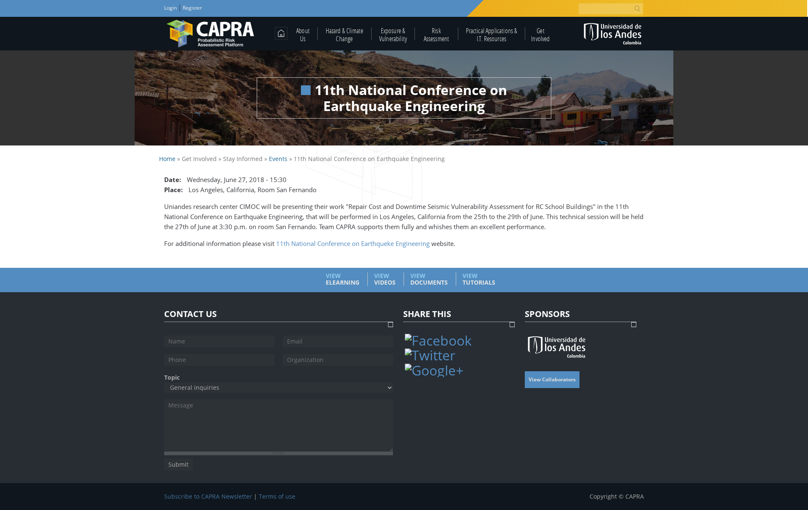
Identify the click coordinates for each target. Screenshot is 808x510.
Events (278, 159)
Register (191, 7)
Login (171, 7)
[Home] (210, 33)
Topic (172, 377)
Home (167, 159)
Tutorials (478, 279)
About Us (303, 34)
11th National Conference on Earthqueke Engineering (353, 243)
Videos (385, 279)
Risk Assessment (436, 34)
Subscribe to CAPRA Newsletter (208, 496)
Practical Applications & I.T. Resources (492, 34)
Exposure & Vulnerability (393, 34)
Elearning (342, 279)
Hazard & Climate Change (345, 34)
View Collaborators (552, 379)
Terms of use (277, 496)
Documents (429, 279)
